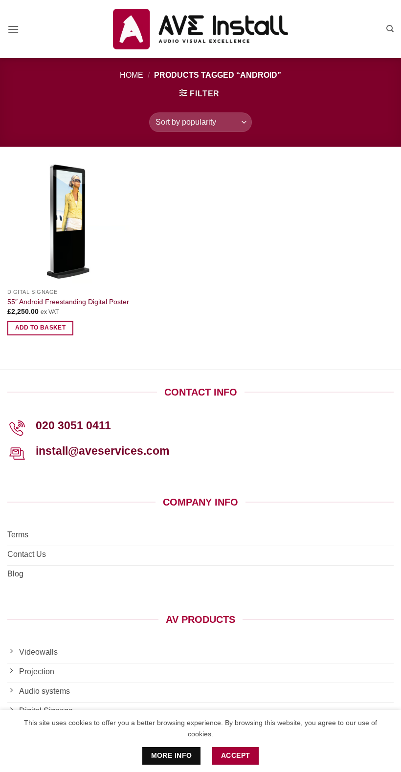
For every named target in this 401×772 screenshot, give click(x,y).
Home (131, 75)
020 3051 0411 (73, 425)
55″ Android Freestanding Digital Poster (68, 302)
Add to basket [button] (40, 328)
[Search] (390, 29)
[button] (13, 29)
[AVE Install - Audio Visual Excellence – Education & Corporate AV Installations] (201, 29)
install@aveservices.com (102, 450)
